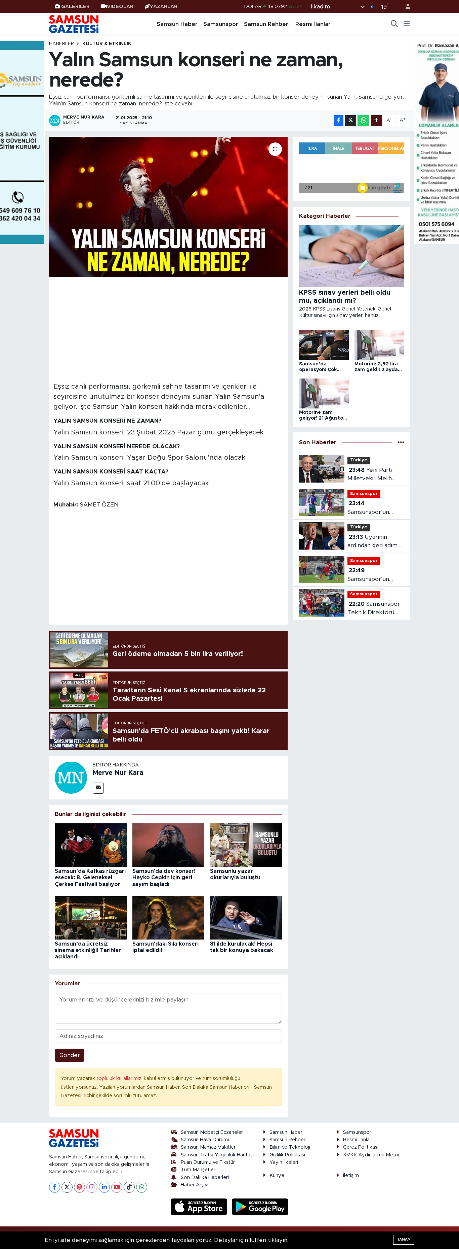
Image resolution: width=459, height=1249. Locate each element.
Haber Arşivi (194, 1184)
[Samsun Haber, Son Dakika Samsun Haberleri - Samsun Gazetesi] (74, 24)
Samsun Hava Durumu (206, 1139)
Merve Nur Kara (118, 772)
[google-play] (260, 1206)
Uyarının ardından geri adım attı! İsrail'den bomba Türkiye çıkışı (375, 542)
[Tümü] (401, 442)
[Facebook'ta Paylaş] (338, 120)
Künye (276, 1175)
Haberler (61, 43)
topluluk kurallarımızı (120, 1078)
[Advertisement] (168, 329)
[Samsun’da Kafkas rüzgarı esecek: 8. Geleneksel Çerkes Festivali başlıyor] (91, 845)
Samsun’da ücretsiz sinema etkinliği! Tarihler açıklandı (88, 950)
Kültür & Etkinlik (106, 43)
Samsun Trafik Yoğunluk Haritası (217, 1154)
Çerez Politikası (360, 1147)
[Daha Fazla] (376, 120)
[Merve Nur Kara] (71, 777)
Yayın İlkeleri (283, 1162)
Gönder (69, 1055)
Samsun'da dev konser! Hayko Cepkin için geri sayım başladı (164, 877)
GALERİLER (75, 6)
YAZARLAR (163, 6)
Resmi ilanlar (357, 1139)
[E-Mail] (98, 788)
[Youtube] (116, 1187)
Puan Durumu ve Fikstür (208, 1162)
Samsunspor (220, 24)
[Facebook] (54, 1187)
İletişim (351, 1175)
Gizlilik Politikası (287, 1154)
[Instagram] (91, 1187)
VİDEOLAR (120, 6)
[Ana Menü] (407, 24)
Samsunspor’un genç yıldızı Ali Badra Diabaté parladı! (375, 508)
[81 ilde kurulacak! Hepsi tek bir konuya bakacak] (246, 917)
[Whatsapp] (141, 1187)
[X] (67, 1187)
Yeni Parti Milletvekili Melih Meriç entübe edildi (373, 475)
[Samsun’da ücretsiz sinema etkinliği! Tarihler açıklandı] (91, 917)
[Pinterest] (79, 1187)
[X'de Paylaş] (350, 120)
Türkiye (358, 460)
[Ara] (394, 24)
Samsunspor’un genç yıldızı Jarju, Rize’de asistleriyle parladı (372, 575)
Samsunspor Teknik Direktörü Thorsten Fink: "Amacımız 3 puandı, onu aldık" (375, 609)
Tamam (404, 1239)
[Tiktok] (129, 1187)
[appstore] (200, 1206)
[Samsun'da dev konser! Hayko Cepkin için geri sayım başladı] (168, 845)
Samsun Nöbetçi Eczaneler (212, 1132)
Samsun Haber (177, 24)
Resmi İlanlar (313, 24)
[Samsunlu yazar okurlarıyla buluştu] (246, 845)
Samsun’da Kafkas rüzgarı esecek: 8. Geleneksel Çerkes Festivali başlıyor (90, 877)
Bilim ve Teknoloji (289, 1147)
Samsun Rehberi (267, 24)
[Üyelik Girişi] (405, 6)
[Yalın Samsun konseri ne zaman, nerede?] (168, 207)
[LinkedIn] (104, 1187)
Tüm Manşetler (198, 1169)
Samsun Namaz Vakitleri (209, 1147)
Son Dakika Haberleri (205, 1177)
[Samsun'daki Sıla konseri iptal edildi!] (168, 917)
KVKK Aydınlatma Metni (371, 1154)
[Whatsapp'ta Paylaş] (363, 120)
